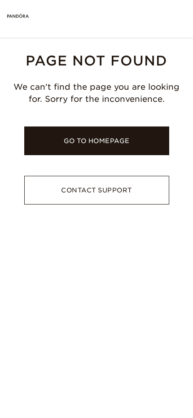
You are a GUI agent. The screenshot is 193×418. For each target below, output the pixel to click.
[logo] (18, 16)
